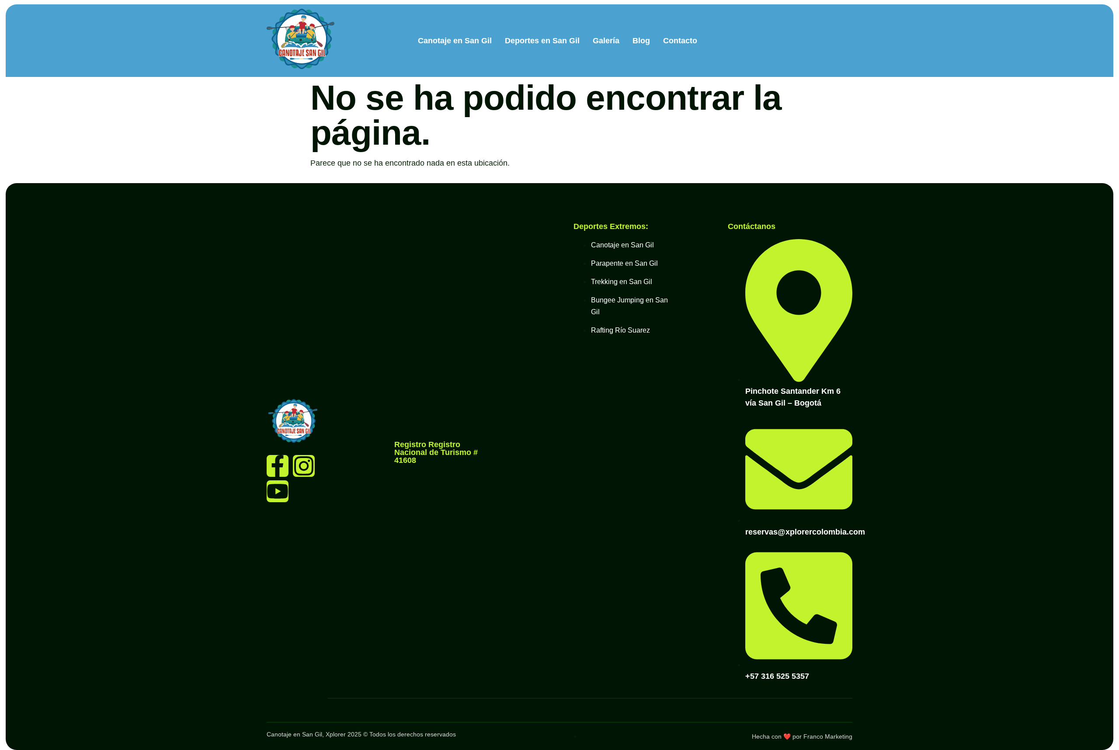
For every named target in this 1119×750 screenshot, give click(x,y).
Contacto (680, 40)
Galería (606, 40)
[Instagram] (304, 466)
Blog (641, 40)
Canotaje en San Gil (455, 40)
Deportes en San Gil (542, 40)
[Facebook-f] (277, 466)
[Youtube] (277, 491)
